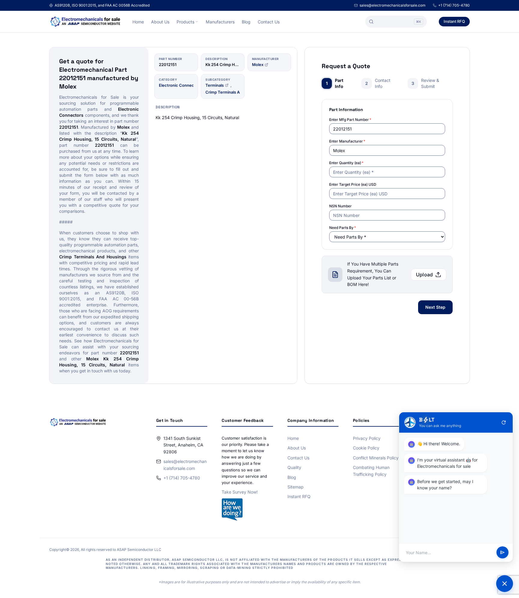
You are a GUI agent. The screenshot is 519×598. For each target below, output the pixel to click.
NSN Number (340, 206)
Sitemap (295, 486)
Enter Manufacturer (347, 141)
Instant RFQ (454, 21)
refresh (504, 422)
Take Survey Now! (240, 491)
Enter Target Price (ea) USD (352, 184)
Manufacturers (220, 21)
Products (185, 21)
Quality (294, 467)
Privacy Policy (367, 438)
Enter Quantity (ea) (346, 163)
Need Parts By (342, 227)
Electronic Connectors (180, 85)
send (502, 552)
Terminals (214, 85)
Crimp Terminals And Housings (234, 92)
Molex (257, 64)
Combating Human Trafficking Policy (371, 470)
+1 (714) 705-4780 (454, 5)
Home (138, 21)
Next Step (435, 307)
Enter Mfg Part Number (350, 119)
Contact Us (269, 21)
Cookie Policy (366, 447)
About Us (160, 21)
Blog (246, 21)
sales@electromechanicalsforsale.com (393, 5)
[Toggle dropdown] (197, 21)
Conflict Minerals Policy (376, 457)
